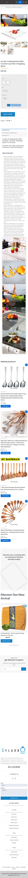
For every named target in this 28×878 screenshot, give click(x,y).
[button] (16, 2)
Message (3, 788)
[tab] (14, 130)
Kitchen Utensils (7, 5)
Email (2, 783)
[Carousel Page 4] (13, 645)
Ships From (4, 95)
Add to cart (16, 105)
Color (3, 78)
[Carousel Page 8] (18, 645)
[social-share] (7, 120)
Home (2, 5)
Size (3, 87)
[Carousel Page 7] (17, 645)
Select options (5, 406)
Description (5, 130)
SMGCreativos (17, 875)
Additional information (9, 133)
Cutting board (15, 5)
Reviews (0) (5, 135)
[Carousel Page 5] (14, 645)
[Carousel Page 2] (10, 645)
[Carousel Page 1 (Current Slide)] (9, 645)
